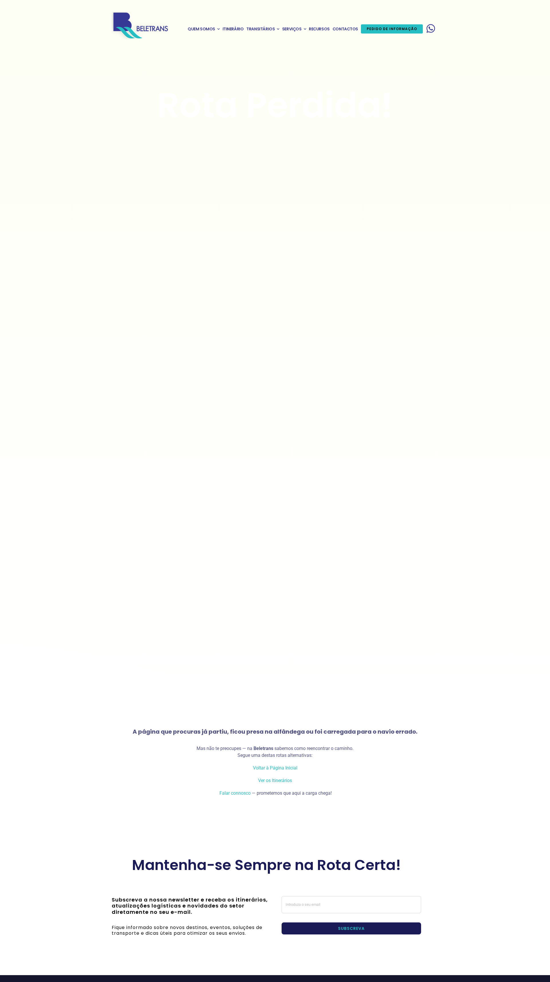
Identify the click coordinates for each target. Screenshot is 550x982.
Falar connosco (234, 793)
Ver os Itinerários (275, 780)
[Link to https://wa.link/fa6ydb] (430, 28)
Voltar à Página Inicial (275, 768)
